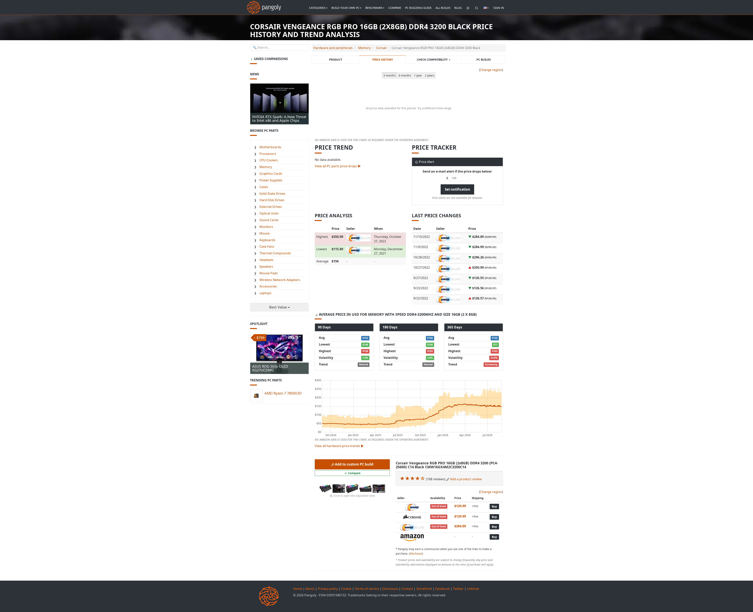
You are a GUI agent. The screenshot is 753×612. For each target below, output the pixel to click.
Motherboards (270, 147)
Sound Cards (268, 220)
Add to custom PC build (353, 464)
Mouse (264, 233)
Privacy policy (328, 589)
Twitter (458, 589)
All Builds (443, 8)
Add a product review (466, 479)
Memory (265, 167)
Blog (458, 8)
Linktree (473, 589)
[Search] (476, 8)
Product (335, 59)
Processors (267, 154)
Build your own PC (345, 8)
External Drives (270, 207)
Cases (263, 187)
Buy (494, 506)
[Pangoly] (264, 5)
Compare (394, 8)
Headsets (266, 260)
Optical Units (269, 213)
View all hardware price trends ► (339, 446)
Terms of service (367, 589)
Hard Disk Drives (271, 200)
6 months (405, 75)
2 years (429, 75)
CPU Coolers (268, 160)
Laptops (265, 293)
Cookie (346, 589)
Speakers (266, 266)
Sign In (498, 8)
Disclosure (416, 553)
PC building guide (418, 8)
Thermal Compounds (275, 253)
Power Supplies (270, 180)
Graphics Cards (270, 173)
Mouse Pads (268, 273)
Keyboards (267, 240)
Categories (317, 8)
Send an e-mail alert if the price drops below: (457, 171)
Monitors (266, 227)
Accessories (268, 286)
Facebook (442, 589)
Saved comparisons (270, 59)
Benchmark (373, 8)
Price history (382, 59)
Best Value (278, 307)
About (310, 589)
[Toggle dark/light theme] (468, 8)
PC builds (484, 59)
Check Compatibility (432, 59)
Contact (407, 589)
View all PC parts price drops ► (338, 166)
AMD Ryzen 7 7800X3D (283, 393)
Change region (491, 70)
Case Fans (266, 246)
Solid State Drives (272, 193)
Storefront (424, 589)
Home (297, 589)
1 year (418, 75)
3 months (389, 75)
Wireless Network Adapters (279, 280)
